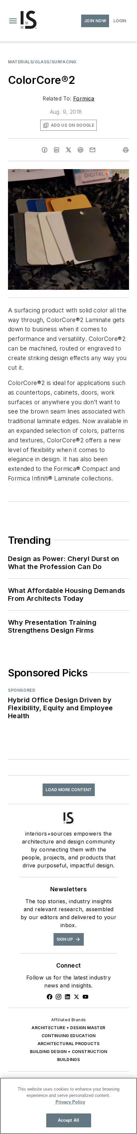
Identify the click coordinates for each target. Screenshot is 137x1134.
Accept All (68, 1120)
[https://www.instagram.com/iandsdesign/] (58, 996)
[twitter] (68, 150)
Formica (83, 98)
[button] (13, 21)
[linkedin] (56, 150)
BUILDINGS (68, 1059)
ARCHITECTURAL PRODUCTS (69, 1043)
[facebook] (44, 150)
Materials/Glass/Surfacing (42, 61)
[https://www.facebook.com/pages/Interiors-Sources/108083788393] (49, 996)
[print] (125, 150)
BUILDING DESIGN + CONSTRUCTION (68, 1051)
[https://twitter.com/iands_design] (76, 996)
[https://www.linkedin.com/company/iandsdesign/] (67, 996)
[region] (68, 1106)
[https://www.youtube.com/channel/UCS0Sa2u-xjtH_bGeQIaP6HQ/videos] (85, 996)
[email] (92, 150)
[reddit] (80, 150)
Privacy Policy (70, 1102)
